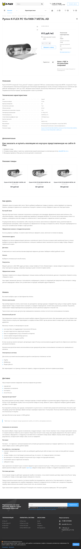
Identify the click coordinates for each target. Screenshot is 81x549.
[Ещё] (45, 10)
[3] (45, 26)
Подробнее (5, 547)
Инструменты (41, 527)
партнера (29, 467)
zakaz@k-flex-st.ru (63, 151)
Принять (76, 544)
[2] (43, 26)
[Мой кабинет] (52, 10)
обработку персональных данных (48, 507)
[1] (42, 26)
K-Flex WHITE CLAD (25, 527)
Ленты (39, 523)
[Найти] (42, 4)
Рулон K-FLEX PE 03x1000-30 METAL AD (50, 128)
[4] (46, 26)
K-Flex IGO (5, 527)
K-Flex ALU (23, 521)
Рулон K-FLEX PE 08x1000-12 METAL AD (52, 130)
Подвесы (39, 525)
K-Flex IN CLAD (24, 525)
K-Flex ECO (5, 525)
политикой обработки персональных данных (42, 509)
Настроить (11, 547)
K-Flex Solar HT (6, 523)
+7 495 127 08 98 (56, 3)
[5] (48, 26)
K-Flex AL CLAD (24, 523)
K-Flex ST (4, 521)
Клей (38, 521)
